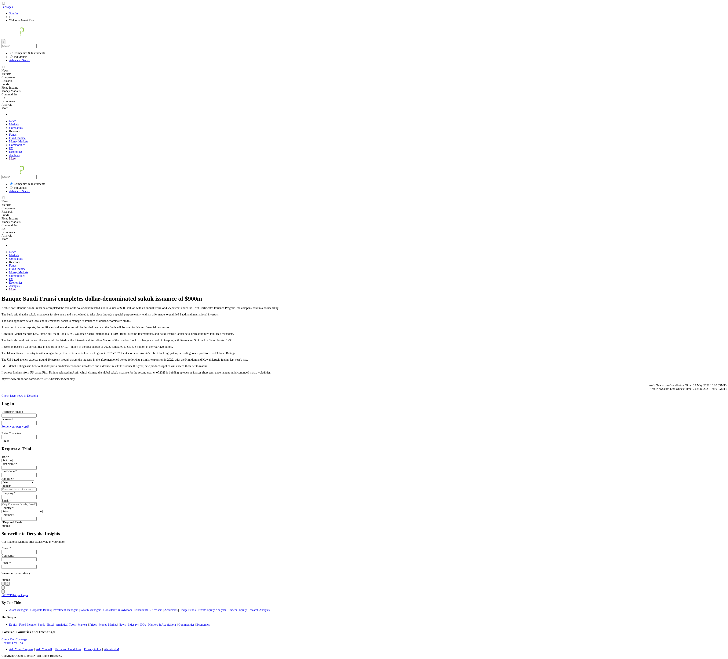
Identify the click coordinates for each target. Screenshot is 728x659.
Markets (14, 124)
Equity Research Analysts (254, 610)
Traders (232, 610)
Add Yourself (44, 649)
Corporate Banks (40, 610)
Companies (16, 127)
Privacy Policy (92, 649)
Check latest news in (20, 395)
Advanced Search (19, 60)
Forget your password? (15, 426)
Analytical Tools (66, 624)
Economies (15, 151)
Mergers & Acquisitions (162, 624)
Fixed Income (17, 138)
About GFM (111, 649)
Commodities (17, 144)
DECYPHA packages (15, 595)
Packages (7, 7)
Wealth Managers (90, 610)
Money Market (108, 624)
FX (11, 148)
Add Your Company (21, 649)
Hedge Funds (188, 610)
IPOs (143, 624)
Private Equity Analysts (212, 610)
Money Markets (18, 141)
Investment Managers (65, 610)
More (12, 158)
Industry (133, 624)
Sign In (13, 13)
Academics (170, 610)
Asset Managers (18, 610)
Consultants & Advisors (117, 610)
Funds (12, 134)
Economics (203, 624)
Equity (13, 624)
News (12, 121)
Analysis (14, 155)
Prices (93, 624)
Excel (50, 624)
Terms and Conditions (68, 649)
